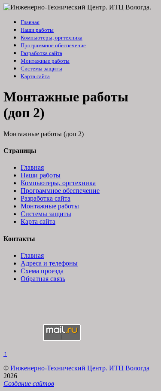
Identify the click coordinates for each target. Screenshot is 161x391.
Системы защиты (41, 68)
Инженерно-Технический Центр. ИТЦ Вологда (79, 368)
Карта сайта (35, 76)
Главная (30, 22)
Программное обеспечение (53, 45)
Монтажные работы (45, 61)
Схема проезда (42, 271)
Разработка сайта (41, 53)
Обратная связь (43, 278)
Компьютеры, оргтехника (51, 37)
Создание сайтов (28, 383)
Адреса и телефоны (49, 263)
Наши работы (37, 30)
